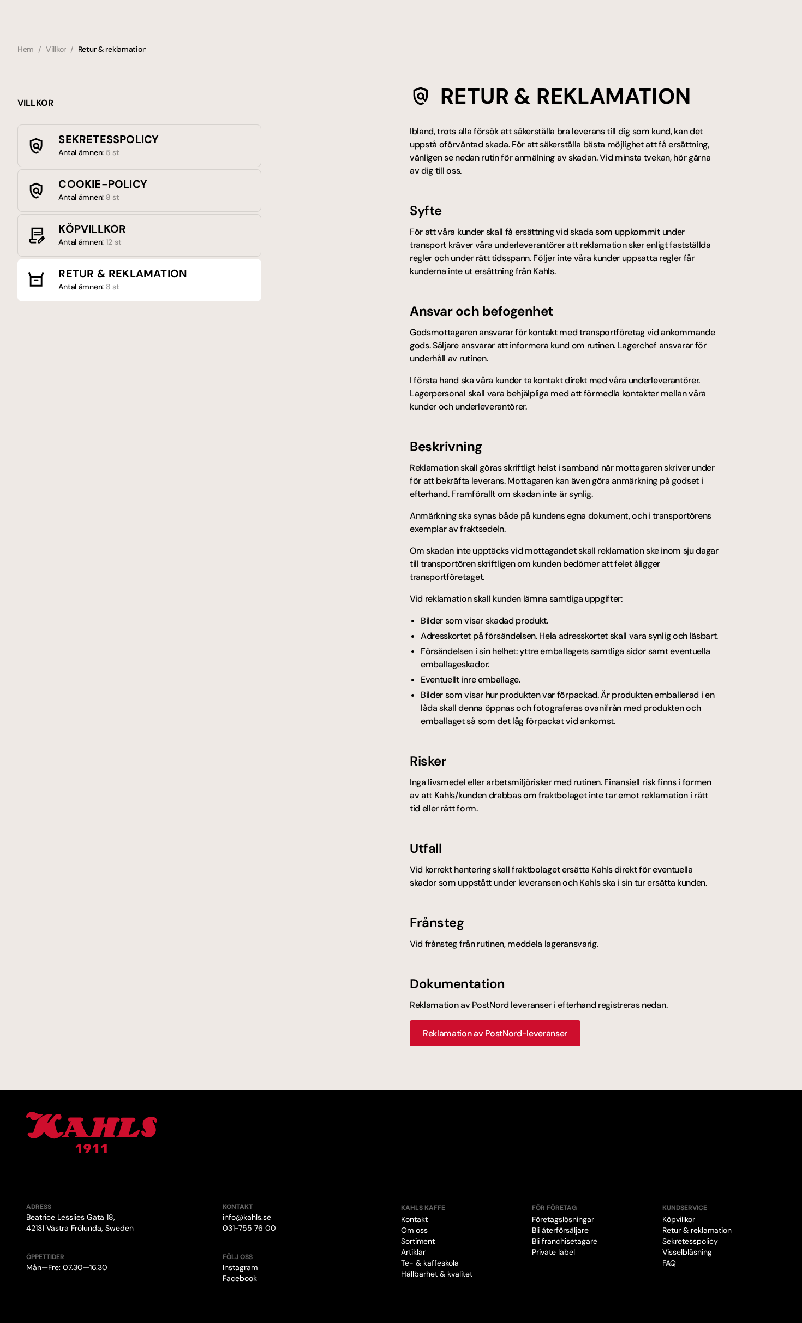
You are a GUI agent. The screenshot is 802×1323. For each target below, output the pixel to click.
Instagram (240, 1267)
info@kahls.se (247, 1217)
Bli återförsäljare (560, 1230)
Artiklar (413, 1252)
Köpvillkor (678, 1219)
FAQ (669, 1263)
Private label (553, 1252)
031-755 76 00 (249, 1228)
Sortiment (418, 1241)
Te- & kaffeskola (430, 1263)
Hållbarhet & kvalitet (436, 1274)
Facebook (240, 1278)
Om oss (414, 1230)
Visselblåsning (687, 1252)
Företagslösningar (563, 1219)
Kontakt (414, 1219)
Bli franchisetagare (564, 1241)
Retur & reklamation (697, 1230)
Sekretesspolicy (690, 1241)
